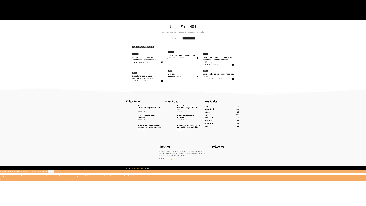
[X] (247, 18)
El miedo (171, 74)
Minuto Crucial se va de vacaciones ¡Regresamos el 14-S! (146, 58)
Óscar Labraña (207, 64)
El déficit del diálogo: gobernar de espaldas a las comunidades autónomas (217, 59)
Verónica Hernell (137, 81)
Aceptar (51, 171)
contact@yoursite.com (173, 159)
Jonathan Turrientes (138, 62)
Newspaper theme (139, 168)
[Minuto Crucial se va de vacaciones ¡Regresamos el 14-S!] (147, 53)
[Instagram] (244, 18)
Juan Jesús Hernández (209, 79)
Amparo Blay (171, 76)
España (205, 54)
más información (42, 171)
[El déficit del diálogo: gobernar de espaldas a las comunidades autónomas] (218, 53)
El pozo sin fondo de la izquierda (182, 55)
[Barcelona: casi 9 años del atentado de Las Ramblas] (147, 72)
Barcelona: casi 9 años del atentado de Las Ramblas (143, 77)
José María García (173, 58)
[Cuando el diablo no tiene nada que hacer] (218, 71)
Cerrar (2, 180)
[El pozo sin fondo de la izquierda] (183, 52)
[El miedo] (183, 71)
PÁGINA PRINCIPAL (188, 38)
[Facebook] (242, 18)
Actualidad (135, 54)
